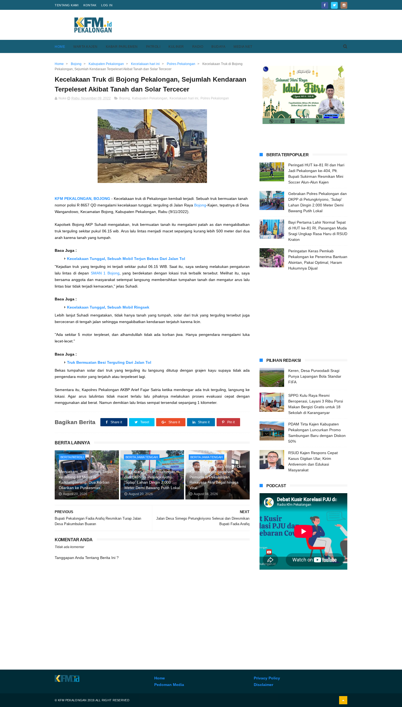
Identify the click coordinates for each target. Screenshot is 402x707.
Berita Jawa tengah (142, 457)
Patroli (153, 47)
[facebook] (324, 5)
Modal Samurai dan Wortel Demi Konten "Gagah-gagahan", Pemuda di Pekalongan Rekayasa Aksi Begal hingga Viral (218, 477)
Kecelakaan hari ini (184, 98)
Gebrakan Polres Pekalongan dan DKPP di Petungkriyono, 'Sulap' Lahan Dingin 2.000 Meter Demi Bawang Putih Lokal (152, 479)
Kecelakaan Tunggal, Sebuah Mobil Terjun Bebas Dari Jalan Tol (126, 258)
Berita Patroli (72, 457)
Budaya (218, 47)
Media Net (243, 47)
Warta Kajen (85, 47)
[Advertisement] (247, 25)
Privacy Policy (267, 678)
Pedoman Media (169, 684)
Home (60, 47)
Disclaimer (263, 684)
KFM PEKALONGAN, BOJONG (82, 198)
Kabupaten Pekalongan (149, 98)
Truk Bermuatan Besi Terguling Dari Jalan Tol (109, 362)
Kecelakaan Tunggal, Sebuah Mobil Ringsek (108, 307)
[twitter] (334, 5)
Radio (197, 47)
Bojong (124, 98)
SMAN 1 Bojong (105, 273)
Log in (106, 5)
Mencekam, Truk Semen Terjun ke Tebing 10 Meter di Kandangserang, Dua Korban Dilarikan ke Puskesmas (86, 479)
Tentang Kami (66, 5)
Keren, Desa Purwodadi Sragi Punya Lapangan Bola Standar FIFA (314, 376)
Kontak (89, 5)
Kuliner (176, 47)
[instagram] (343, 5)
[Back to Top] (343, 700)
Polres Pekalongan (214, 98)
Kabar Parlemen (122, 47)
